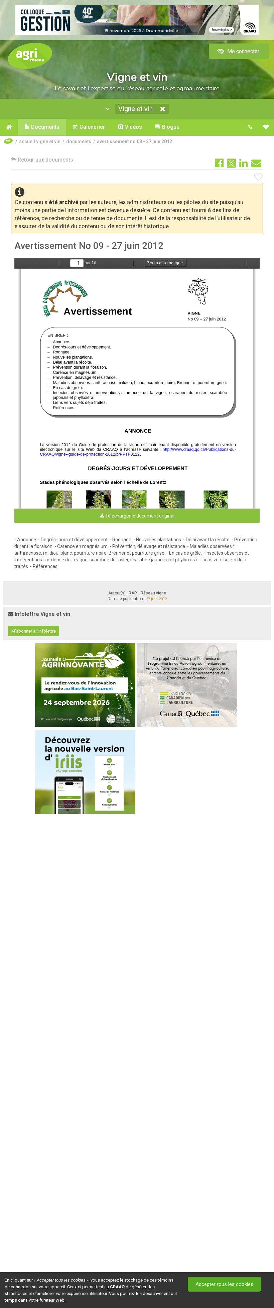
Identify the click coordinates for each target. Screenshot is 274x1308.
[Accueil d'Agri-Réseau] (30, 55)
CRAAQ (117, 1286)
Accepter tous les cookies (224, 1284)
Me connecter (242, 51)
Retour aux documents (44, 160)
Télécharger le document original (139, 516)
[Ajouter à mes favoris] (258, 177)
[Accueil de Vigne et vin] (9, 127)
